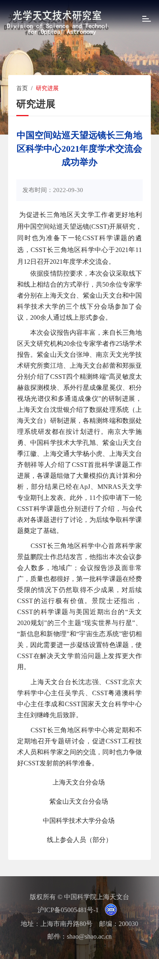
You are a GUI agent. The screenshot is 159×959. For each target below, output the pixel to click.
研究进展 (47, 88)
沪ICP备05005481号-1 (68, 909)
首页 (22, 88)
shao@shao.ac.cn (89, 936)
